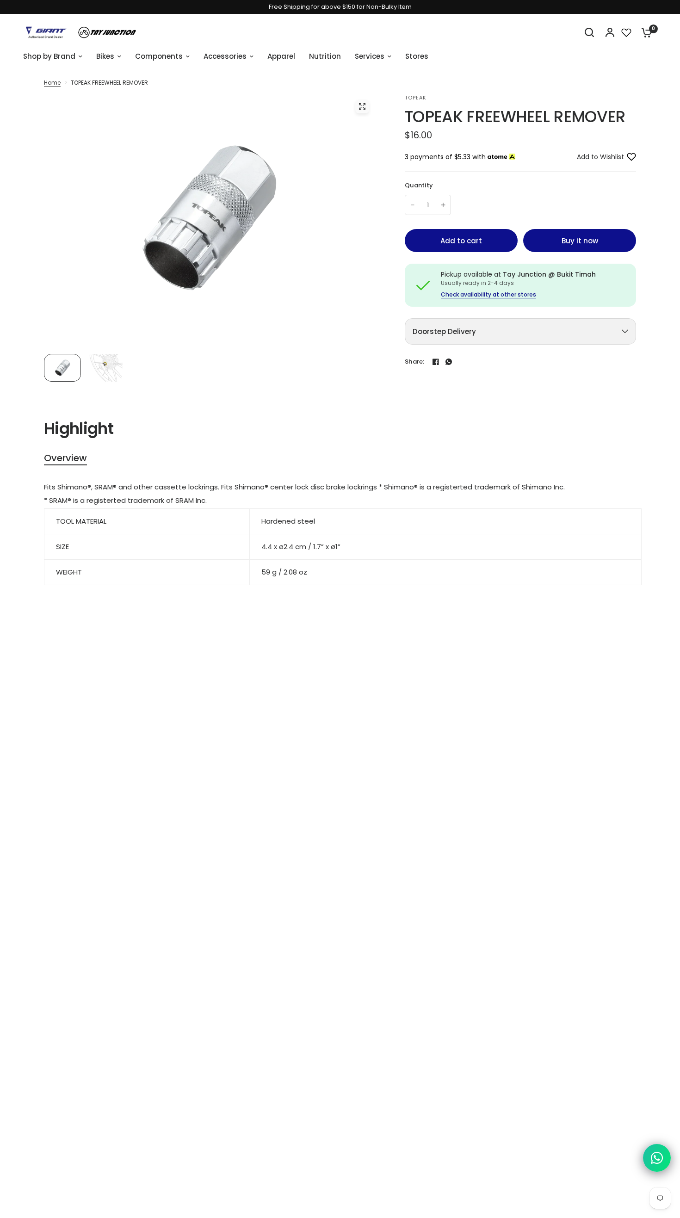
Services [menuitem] (369, 56)
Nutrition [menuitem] (325, 56)
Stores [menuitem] (416, 56)
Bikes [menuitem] (105, 56)
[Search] (589, 32)
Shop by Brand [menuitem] (49, 56)
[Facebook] (435, 361)
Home (52, 83)
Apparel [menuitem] (281, 56)
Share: (415, 362)
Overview (65, 458)
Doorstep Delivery (444, 331)
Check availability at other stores (488, 294)
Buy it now (580, 241)
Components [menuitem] (159, 56)
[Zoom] (362, 106)
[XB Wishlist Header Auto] (626, 32)
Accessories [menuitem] (225, 56)
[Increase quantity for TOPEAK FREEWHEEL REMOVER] (443, 205)
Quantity (419, 185)
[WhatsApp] (448, 361)
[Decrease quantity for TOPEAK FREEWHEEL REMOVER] (412, 205)
